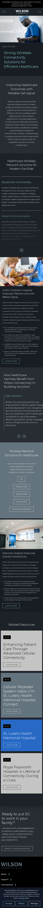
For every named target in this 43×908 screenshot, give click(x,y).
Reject (21, 903)
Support (6, 879)
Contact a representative (17, 848)
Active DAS (21, 501)
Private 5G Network (21, 509)
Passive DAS (21, 486)
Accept (8, 903)
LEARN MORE (11, 361)
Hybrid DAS (21, 494)
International (8, 885)
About (5, 874)
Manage (34, 903)
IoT (21, 479)
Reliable (23, 193)
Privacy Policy (24, 898)
